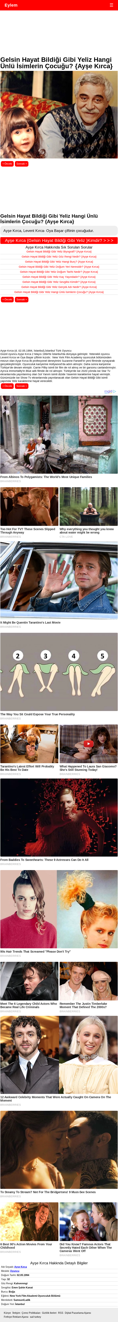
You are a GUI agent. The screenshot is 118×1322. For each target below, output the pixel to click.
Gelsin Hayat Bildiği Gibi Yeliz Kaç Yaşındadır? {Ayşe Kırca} (59, 276)
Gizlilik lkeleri (49, 1313)
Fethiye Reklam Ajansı (16, 1317)
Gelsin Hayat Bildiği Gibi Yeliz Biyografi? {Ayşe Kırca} (59, 251)
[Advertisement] (58, 33)
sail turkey (35, 1317)
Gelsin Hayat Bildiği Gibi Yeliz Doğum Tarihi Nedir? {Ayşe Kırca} (59, 271)
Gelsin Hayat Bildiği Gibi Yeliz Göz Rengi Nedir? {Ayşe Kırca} (59, 256)
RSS (60, 1313)
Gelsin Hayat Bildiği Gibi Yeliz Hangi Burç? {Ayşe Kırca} (59, 261)
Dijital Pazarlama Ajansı (78, 1313)
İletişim (16, 1313)
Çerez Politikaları (31, 1313)
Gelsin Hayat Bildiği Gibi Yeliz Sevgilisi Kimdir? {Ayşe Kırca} (59, 281)
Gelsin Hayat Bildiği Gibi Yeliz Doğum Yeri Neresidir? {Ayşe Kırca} (59, 266)
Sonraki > (21, 163)
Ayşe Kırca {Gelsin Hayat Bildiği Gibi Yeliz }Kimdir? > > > (59, 240)
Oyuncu (14, 1271)
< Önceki (7, 163)
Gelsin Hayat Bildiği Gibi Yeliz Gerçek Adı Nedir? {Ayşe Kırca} (59, 287)
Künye (7, 1313)
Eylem (11, 5)
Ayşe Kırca (20, 1267)
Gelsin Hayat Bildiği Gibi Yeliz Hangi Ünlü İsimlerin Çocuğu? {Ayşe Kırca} (59, 292)
